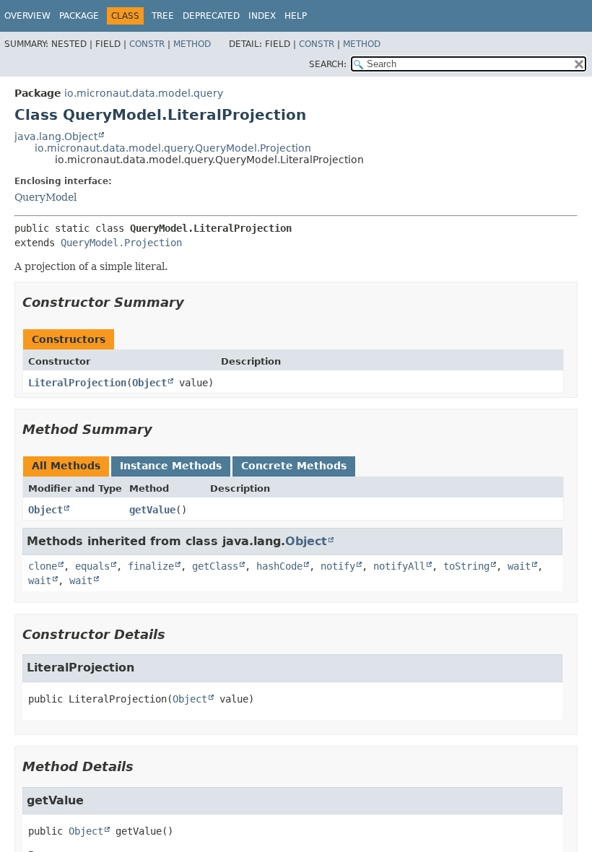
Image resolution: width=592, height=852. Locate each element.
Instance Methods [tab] (171, 465)
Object (149, 382)
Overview (27, 16)
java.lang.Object (55, 136)
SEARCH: (328, 64)
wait (519, 566)
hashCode (279, 566)
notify (338, 566)
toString (466, 566)
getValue (152, 510)
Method (192, 44)
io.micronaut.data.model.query (143, 93)
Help (295, 16)
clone (42, 566)
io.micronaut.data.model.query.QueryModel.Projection (173, 148)
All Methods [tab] (66, 465)
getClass (215, 566)
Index (262, 16)
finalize (151, 566)
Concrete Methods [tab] (294, 465)
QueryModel (45, 197)
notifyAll (399, 566)
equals (92, 566)
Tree (163, 16)
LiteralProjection (77, 382)
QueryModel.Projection (121, 242)
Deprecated (211, 16)
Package (79, 16)
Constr (147, 44)
